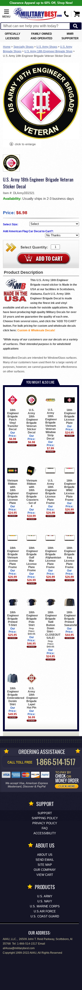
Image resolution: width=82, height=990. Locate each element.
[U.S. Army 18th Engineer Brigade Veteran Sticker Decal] (22, 144)
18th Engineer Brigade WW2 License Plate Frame (70, 490)
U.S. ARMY (44, 896)
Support (45, 813)
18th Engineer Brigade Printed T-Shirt (13, 619)
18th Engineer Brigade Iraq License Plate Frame (70, 557)
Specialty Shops (23, 46)
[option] (11, 163)
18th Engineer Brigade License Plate (70, 416)
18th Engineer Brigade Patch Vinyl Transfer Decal (13, 419)
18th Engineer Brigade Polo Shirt (32, 619)
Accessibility (44, 833)
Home (6, 46)
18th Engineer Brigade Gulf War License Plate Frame (32, 559)
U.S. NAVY (44, 901)
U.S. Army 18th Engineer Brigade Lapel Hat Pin (32, 698)
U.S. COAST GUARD (45, 916)
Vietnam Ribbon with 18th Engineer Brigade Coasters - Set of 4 (32, 493)
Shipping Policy (45, 818)
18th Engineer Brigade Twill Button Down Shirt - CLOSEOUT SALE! (52, 625)
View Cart (44, 875)
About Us (44, 854)
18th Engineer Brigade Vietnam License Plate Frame (13, 557)
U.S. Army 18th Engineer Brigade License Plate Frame (51, 492)
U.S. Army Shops (46, 46)
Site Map (45, 864)
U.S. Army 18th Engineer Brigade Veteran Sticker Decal (32, 421)
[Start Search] (75, 26)
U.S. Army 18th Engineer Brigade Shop (48, 51)
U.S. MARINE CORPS (45, 906)
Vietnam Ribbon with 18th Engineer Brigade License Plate (13, 492)
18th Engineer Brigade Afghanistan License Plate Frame (53, 557)
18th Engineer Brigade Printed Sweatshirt (71, 619)
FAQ (45, 828)
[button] (6, 14)
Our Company (45, 870)
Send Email (45, 859)
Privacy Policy (44, 823)
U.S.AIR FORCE (45, 911)
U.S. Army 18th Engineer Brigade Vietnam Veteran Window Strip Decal (51, 424)
